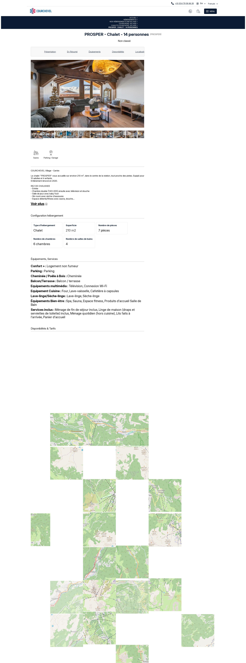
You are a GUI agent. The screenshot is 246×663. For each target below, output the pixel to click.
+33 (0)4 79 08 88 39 (184, 3)
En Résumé (72, 51)
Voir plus (37, 204)
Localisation (140, 51)
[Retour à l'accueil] (41, 13)
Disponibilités (118, 51)
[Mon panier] (198, 11)
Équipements (95, 51)
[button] (198, 11)
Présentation (50, 51)
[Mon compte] (190, 11)
